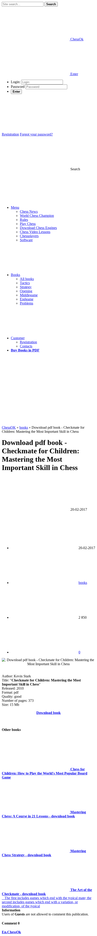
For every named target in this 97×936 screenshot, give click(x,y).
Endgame (26, 299)
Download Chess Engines (38, 228)
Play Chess (28, 224)
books (83, 583)
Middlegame (29, 295)
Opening (26, 291)
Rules (24, 220)
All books (27, 279)
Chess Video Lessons (35, 232)
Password (18, 87)
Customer (18, 338)
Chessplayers (29, 236)
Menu (15, 207)
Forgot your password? (36, 134)
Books (15, 275)
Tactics (25, 283)
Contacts (26, 346)
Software (26, 240)
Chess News (29, 211)
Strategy (26, 287)
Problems (26, 303)
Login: (15, 82)
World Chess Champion (37, 216)
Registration (10, 134)
